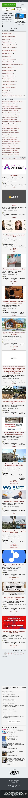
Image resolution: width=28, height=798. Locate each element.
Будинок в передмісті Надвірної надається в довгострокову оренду (13, 706)
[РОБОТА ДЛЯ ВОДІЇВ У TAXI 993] (14, 492)
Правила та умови (7, 17)
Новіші (24, 158)
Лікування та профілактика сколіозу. (14, 269)
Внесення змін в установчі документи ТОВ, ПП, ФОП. (14, 632)
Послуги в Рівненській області (10, 137)
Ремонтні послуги (7, 76)
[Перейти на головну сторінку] (2, 26)
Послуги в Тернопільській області (11, 141)
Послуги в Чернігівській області (10, 154)
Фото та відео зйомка (8, 87)
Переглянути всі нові (14, 721)
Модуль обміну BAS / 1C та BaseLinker (14, 565)
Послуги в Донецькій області (10, 110)
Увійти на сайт (21, 1)
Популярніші (5, 158)
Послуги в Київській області (9, 119)
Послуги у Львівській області (10, 126)
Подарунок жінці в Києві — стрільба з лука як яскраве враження (14, 302)
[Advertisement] (14, 671)
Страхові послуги (7, 79)
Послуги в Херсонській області (10, 146)
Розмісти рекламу (7, 19)
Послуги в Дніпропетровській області (12, 108)
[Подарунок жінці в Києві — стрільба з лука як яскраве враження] (14, 292)
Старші (20, 158)
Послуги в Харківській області (10, 143)
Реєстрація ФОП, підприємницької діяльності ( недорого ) (14, 598)
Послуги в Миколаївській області (11, 128)
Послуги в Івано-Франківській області (12, 101)
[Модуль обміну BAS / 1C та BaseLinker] (14, 556)
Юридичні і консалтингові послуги (12, 96)
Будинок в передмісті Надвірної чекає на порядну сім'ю (13, 717)
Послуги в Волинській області (10, 104)
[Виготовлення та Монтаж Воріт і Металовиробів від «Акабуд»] (14, 423)
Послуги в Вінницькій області (10, 106)
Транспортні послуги (8, 81)
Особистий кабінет (7, 21)
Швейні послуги (7, 93)
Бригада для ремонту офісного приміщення (10, 711)
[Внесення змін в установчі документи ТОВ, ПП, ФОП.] (14, 622)
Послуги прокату (7, 67)
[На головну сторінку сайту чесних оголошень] (14, 11)
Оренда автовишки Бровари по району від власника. (14, 531)
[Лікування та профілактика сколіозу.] (14, 260)
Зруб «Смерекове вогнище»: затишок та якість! (14, 333)
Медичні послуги (7, 53)
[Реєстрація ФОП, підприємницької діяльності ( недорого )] (14, 588)
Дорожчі (16, 158)
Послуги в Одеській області (9, 130)
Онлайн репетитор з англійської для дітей (14, 235)
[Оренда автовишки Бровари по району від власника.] (14, 522)
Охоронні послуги (7, 62)
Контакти (4, 24)
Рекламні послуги (7, 73)
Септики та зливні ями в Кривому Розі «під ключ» (14, 402)
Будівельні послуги (8, 42)
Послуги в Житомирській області (11, 112)
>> (23, 653)
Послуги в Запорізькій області (10, 117)
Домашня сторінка (7, 13)
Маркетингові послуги (8, 50)
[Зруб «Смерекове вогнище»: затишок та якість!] (14, 324)
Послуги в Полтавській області (10, 132)
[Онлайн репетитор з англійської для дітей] (14, 226)
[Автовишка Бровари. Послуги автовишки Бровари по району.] (14, 455)
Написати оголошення (8, 15)
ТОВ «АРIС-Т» (14, 175)
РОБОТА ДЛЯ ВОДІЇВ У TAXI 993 (14, 501)
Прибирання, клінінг (8, 70)
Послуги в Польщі (7, 135)
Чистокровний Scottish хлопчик (10, 696)
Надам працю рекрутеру (9, 700)
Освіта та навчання (8, 59)
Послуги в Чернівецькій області (10, 152)
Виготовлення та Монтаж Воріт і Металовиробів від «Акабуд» (14, 433)
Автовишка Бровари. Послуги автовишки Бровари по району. (14, 464)
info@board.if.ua (14, 782)
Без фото (14, 358)
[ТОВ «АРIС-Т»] (14, 166)
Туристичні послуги (8, 84)
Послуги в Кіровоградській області (11, 121)
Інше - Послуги (6, 39)
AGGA (14, 205)
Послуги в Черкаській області (10, 150)
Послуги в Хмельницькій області (11, 148)
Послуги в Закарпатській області (11, 115)
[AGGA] (14, 196)
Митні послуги (6, 56)
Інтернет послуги (7, 33)
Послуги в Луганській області (10, 123)
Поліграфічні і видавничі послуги (12, 64)
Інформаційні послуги (8, 36)
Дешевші (11, 158)
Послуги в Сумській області (9, 139)
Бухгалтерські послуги (9, 45)
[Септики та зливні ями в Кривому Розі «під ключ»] (14, 392)
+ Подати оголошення (9, 4)
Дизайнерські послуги (9, 47)
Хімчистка (5, 90)
